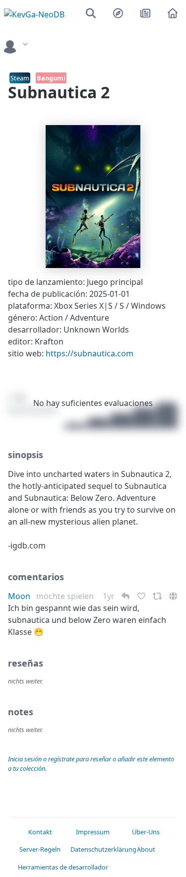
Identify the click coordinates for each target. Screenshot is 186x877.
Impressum (93, 831)
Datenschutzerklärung (93, 849)
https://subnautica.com (89, 353)
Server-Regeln (40, 849)
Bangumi (51, 77)
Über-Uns (146, 831)
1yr (110, 596)
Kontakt (40, 831)
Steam (19, 77)
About (146, 849)
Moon (19, 596)
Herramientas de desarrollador (40, 867)
